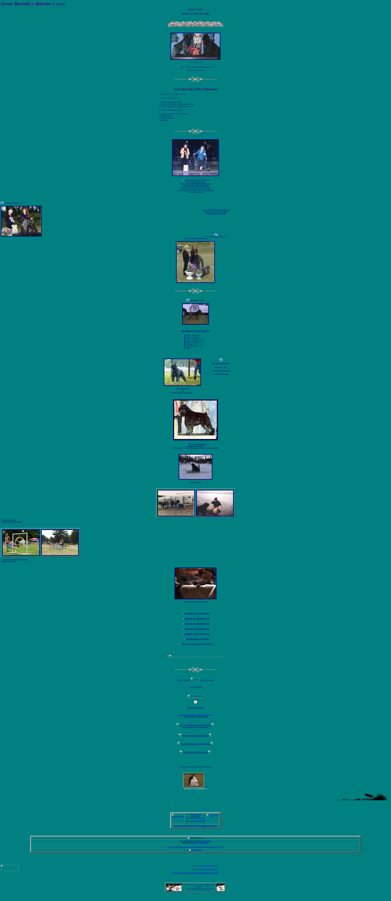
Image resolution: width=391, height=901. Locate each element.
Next (188, 826)
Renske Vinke (206, 841)
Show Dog (186, 841)
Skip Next (194, 826)
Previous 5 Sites (173, 847)
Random (202, 826)
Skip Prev (177, 826)
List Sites (214, 826)
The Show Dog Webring (199, 843)
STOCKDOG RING (199, 821)
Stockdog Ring (197, 814)
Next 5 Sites (205, 847)
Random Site (213, 847)
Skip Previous (182, 847)
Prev (183, 826)
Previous (189, 847)
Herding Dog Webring (206, 866)
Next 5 (208, 826)
